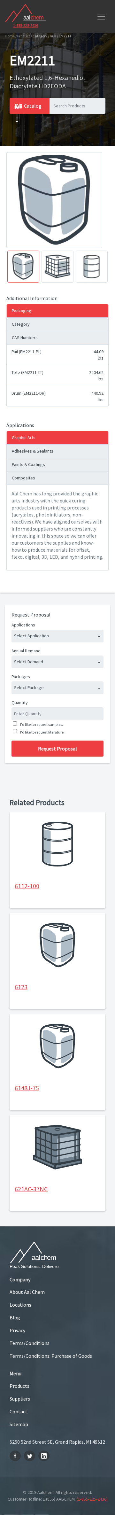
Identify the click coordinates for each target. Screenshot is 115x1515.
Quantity (20, 702)
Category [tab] (21, 324)
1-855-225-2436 (25, 25)
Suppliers (20, 1398)
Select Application (31, 636)
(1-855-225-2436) (92, 1499)
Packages (21, 677)
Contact (18, 1411)
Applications (23, 625)
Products (19, 1386)
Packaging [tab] (21, 311)
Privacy (17, 1330)
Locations (20, 1304)
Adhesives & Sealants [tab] (32, 451)
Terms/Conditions (30, 1343)
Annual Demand (26, 651)
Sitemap (19, 1424)
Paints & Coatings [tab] (28, 464)
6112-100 (27, 886)
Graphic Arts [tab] (23, 437)
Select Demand (28, 661)
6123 (21, 987)
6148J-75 (27, 1088)
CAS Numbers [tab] (25, 337)
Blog (15, 1317)
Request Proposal (57, 748)
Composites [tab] (23, 478)
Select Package (29, 687)
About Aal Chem (27, 1292)
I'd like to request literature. (42, 732)
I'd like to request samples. (41, 724)
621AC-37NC (31, 1189)
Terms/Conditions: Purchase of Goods (51, 1356)
